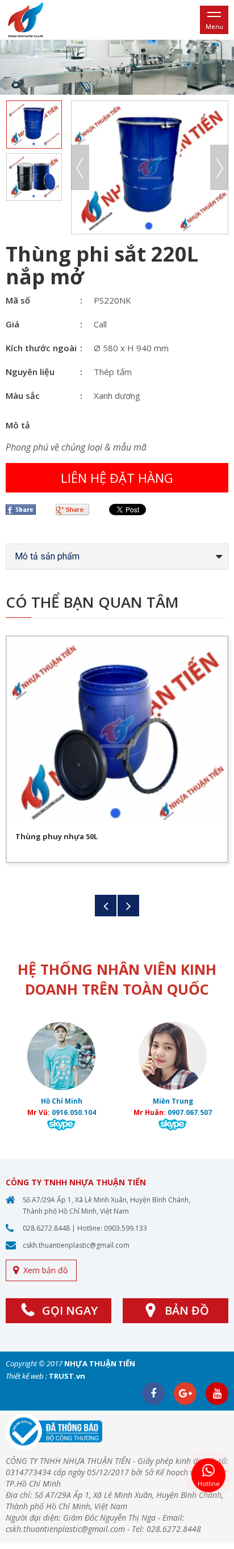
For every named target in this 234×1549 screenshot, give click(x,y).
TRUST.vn (67, 1376)
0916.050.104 (74, 1112)
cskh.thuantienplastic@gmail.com (76, 1245)
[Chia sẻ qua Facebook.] (25, 509)
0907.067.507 (190, 1112)
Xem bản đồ (45, 1270)
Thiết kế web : (26, 1376)
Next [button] (219, 167)
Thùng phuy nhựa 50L (56, 836)
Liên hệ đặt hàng (117, 477)
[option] (117, 67)
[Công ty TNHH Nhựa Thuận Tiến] (25, 19)
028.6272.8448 (46, 1228)
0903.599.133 (125, 1228)
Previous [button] (80, 167)
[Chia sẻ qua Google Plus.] (77, 509)
